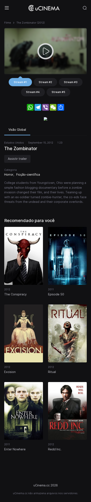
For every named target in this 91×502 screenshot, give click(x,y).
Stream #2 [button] (45, 82)
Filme (7, 22)
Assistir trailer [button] (17, 158)
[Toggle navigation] (6, 8)
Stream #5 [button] (58, 92)
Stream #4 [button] (33, 92)
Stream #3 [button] (70, 82)
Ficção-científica (28, 174)
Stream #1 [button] (20, 82)
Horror (8, 174)
